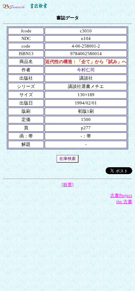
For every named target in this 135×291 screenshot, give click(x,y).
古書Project (121, 195)
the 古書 (124, 201)
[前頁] (67, 184)
